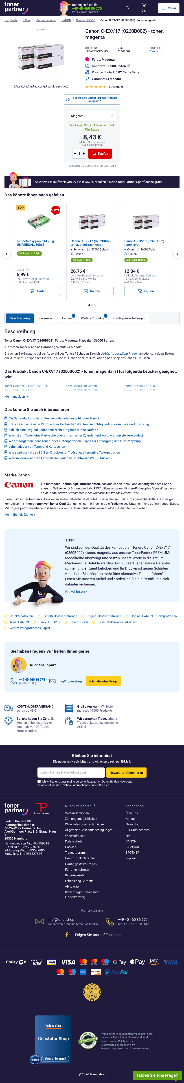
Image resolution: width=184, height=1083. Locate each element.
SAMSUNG (133, 847)
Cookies (70, 847)
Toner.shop (135, 806)
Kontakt (131, 818)
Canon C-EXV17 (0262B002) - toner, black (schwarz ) (91, 242)
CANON (66, 20)
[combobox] (92, 116)
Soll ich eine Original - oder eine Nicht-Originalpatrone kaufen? (53, 430)
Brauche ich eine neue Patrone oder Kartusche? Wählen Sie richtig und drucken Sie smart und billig (79, 424)
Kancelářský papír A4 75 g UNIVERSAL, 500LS (35, 242)
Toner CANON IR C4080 (20, 390)
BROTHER (132, 852)
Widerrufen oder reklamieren (84, 824)
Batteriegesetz (74, 875)
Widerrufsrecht (75, 835)
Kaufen (103, 153)
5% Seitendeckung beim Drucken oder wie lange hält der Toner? (54, 418)
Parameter (46, 318)
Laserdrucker (79, 622)
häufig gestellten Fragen (121, 353)
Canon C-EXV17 (85, 20)
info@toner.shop (70, 681)
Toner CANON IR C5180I (141, 386)
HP (128, 835)
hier (106, 785)
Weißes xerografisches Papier (30, 628)
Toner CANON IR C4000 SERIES (26, 386)
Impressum (133, 858)
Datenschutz (73, 841)
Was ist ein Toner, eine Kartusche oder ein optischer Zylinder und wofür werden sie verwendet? (76, 435)
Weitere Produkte (92, 318)
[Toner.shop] (16, 8)
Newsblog (133, 824)
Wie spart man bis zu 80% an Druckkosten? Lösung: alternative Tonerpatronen (64, 452)
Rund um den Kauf (80, 806)
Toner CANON (19, 622)
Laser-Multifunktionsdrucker (117, 622)
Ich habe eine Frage (103, 681)
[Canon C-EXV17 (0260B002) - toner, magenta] (40, 78)
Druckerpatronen (46, 20)
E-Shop (27, 20)
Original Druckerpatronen (103, 616)
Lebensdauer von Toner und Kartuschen (37, 446)
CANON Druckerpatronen (59, 616)
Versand (101, 142)
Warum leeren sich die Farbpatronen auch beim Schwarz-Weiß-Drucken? (60, 458)
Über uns (132, 813)
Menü (172, 8)
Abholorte (72, 886)
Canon (154, 51)
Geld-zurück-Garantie (79, 858)
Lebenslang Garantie (79, 881)
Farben (67, 318)
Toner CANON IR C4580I (81, 390)
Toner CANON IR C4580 (80, 386)
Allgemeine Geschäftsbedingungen (89, 830)
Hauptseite (11, 20)
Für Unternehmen (77, 869)
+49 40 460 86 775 (87, 8)
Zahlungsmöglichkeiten (81, 818)
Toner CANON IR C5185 (140, 390)
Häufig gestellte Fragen (129, 318)
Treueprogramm (76, 852)
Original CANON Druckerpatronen (154, 616)
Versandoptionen (77, 813)
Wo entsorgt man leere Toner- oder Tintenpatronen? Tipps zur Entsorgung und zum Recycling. (75, 441)
